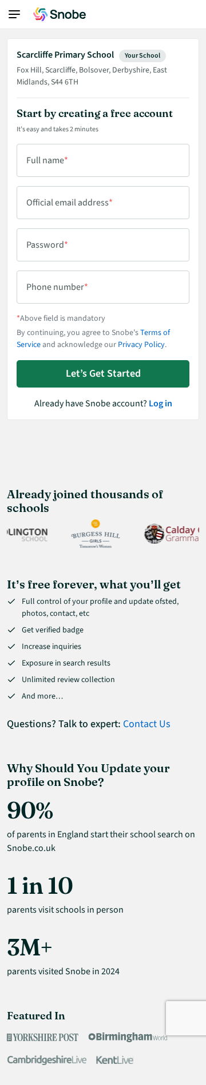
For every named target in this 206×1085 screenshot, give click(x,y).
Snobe (59, 14)
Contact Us (147, 724)
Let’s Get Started (103, 373)
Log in (160, 403)
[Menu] (20, 14)
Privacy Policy (141, 344)
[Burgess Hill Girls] (91, 533)
